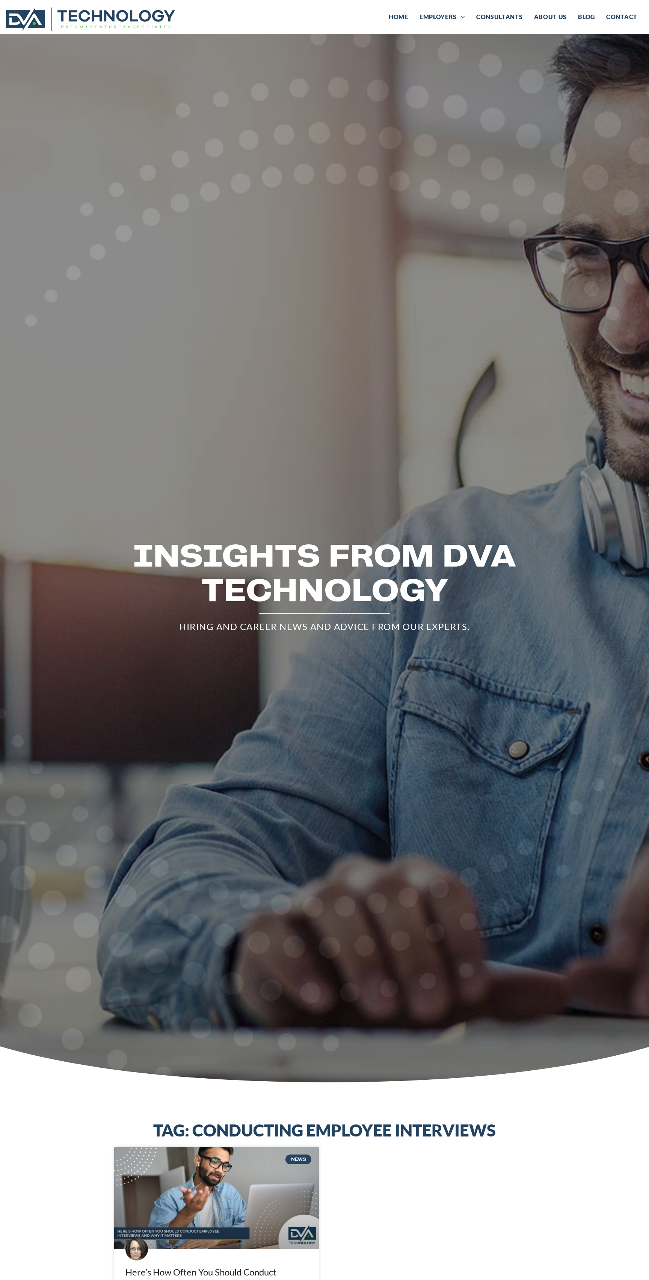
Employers (445, 18)
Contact (624, 18)
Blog (589, 18)
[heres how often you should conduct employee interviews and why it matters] (216, 1198)
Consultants (502, 18)
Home (401, 18)
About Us (553, 18)
